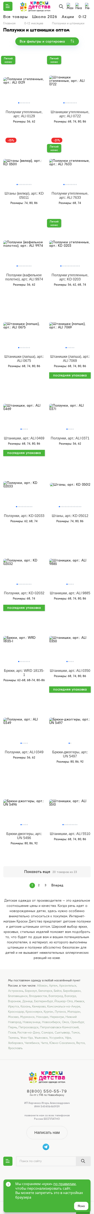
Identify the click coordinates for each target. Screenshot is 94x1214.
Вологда (70, 996)
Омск (65, 1022)
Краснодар (16, 1012)
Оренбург (77, 1022)
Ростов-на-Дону (28, 1032)
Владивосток (38, 996)
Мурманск (27, 1017)
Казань (26, 1006)
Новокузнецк (31, 1022)
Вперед (57, 885)
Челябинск (31, 1043)
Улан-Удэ (26, 1038)
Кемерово (39, 1006)
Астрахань (15, 991)
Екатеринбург (43, 1001)
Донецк (27, 1001)
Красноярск (34, 1012)
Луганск (60, 1012)
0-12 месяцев (33, 23)
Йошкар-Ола (63, 1001)
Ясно (81, 1206)
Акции (68, 16)
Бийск (58, 991)
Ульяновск (41, 1038)
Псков (12, 1032)
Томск (75, 1032)
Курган (48, 1012)
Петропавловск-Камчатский (59, 1027)
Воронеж (14, 1001)
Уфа (68, 1038)
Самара (47, 1032)
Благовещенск (18, 996)
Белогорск (45, 991)
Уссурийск (56, 1038)
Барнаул (31, 991)
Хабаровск (15, 1043)
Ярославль (15, 1048)
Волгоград (56, 996)
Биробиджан (72, 991)
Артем (53, 985)
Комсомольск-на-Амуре (63, 1006)
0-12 (82, 16)
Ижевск (79, 1001)
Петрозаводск (28, 1027)
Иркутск (13, 1006)
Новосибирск (51, 1022)
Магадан (73, 1012)
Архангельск (67, 985)
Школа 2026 (44, 16)
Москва (13, 1017)
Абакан (42, 985)
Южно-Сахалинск (62, 1043)
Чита (44, 1043)
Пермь (12, 1027)
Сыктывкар (62, 1032)
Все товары (15, 16)
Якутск (80, 1043)
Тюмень (13, 1038)
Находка (42, 1017)
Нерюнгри (57, 1017)
